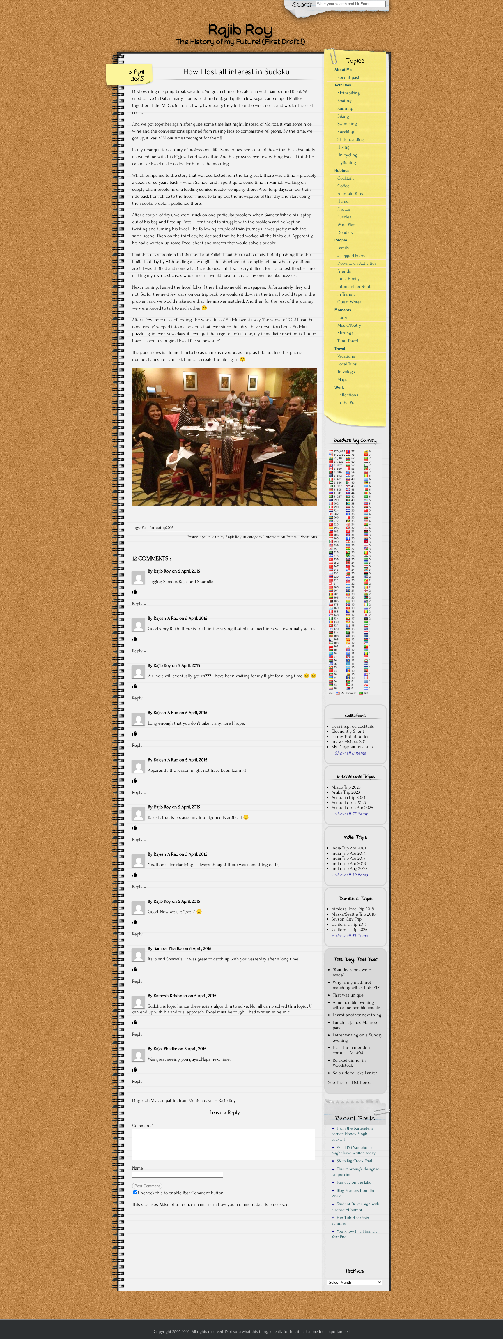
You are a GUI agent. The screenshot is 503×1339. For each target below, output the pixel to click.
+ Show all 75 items (350, 814)
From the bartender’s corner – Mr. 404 (352, 1050)
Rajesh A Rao (166, 618)
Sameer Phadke (168, 948)
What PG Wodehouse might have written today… (355, 1150)
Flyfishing (346, 162)
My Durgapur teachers (352, 746)
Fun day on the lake (352, 1182)
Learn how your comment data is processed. (247, 1204)
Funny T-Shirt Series (350, 736)
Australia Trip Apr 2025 (352, 807)
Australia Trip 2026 (349, 802)
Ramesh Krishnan (170, 995)
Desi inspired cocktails (353, 726)
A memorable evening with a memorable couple (356, 1005)
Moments (342, 310)
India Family (348, 278)
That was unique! (349, 995)
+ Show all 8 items (349, 753)
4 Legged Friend (352, 255)
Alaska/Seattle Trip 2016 (354, 914)
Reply (137, 603)
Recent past (348, 77)
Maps (342, 379)
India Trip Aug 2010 (349, 868)
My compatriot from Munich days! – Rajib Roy (193, 1100)
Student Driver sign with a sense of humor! (355, 1207)
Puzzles (344, 217)
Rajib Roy (162, 571)
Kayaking (345, 131)
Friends (344, 271)
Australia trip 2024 (348, 797)
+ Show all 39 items (350, 874)
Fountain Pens (350, 193)
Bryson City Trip (347, 919)
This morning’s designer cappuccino (355, 1172)
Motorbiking (348, 93)
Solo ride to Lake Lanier (355, 1072)
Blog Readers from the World (353, 1193)
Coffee (343, 185)
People (340, 240)
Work (339, 387)
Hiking (343, 147)
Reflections (347, 395)
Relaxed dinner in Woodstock (349, 1063)
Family (343, 247)
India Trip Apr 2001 (349, 848)
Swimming (347, 123)
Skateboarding (350, 139)
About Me (343, 70)
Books (342, 317)
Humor (343, 201)
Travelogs (346, 371)
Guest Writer (349, 302)
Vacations (309, 537)
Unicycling (347, 155)
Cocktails (346, 178)
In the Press (348, 402)
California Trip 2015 (349, 924)
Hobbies (341, 170)
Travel (339, 349)
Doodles (345, 232)
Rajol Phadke (165, 1048)
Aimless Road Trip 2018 (353, 908)
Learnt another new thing (357, 1015)
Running (345, 108)
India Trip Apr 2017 (349, 858)
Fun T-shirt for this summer (350, 1220)
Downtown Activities (357, 263)
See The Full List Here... (349, 1082)
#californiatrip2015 (157, 527)
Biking (343, 116)
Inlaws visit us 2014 (350, 741)
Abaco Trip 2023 (346, 787)
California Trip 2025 (349, 929)
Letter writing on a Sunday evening (357, 1037)
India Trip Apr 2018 (349, 863)
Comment (142, 1125)
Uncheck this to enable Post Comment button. (181, 1192)
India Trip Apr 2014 (349, 853)
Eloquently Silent (348, 731)
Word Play (346, 224)
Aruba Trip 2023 (346, 792)
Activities (342, 85)
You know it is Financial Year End (355, 1234)
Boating (344, 100)
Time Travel (347, 340)
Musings (345, 332)
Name (137, 1168)
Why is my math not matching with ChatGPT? (356, 985)
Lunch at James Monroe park (355, 1025)
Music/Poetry (349, 325)
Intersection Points (281, 537)
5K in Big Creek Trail (353, 1160)
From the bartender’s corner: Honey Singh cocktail (352, 1134)
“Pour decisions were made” (352, 972)
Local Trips (347, 364)
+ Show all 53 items (350, 935)
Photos (343, 209)
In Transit (346, 294)
